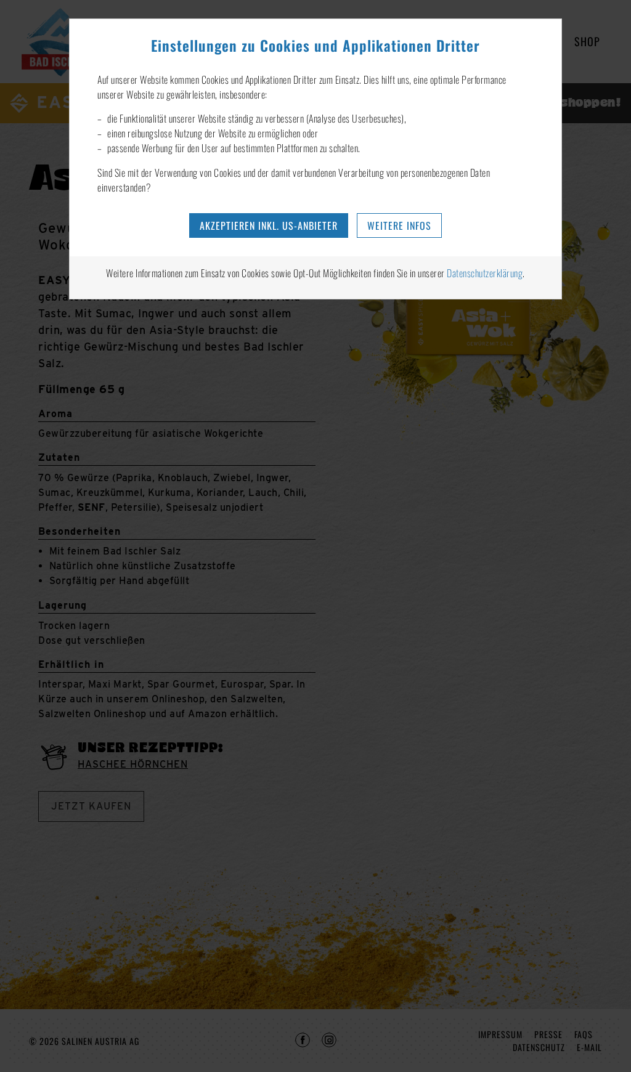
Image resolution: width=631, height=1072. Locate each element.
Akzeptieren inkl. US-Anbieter (269, 225)
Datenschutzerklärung (485, 273)
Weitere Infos (399, 225)
